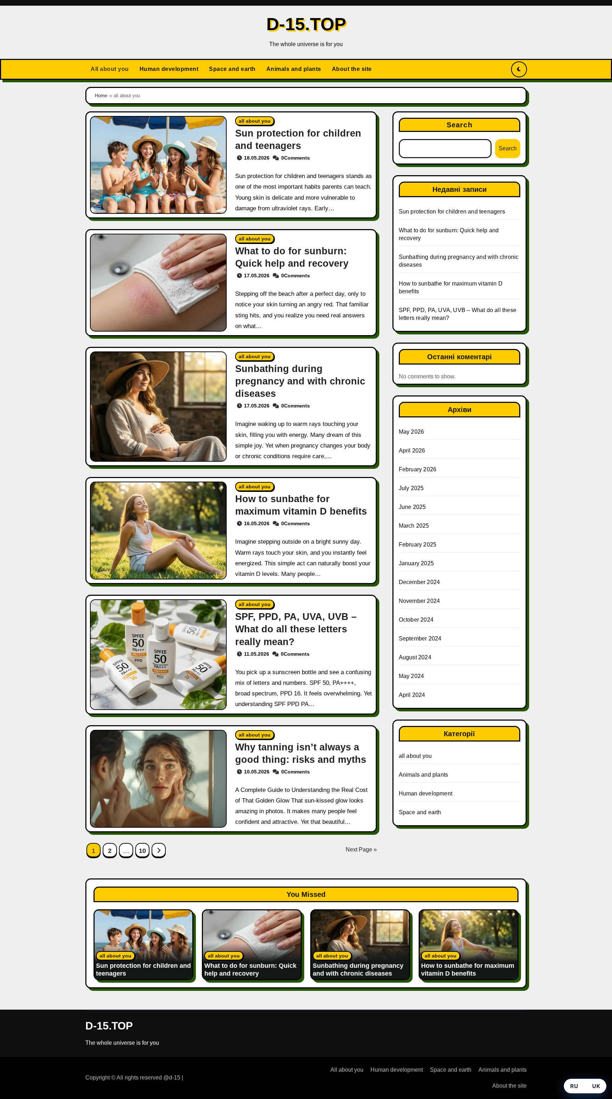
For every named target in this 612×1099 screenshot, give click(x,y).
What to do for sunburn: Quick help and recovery (250, 969)
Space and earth (232, 69)
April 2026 (412, 451)
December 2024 (419, 582)
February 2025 (418, 545)
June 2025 (412, 507)
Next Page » (361, 850)
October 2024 (416, 620)
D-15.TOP (306, 24)
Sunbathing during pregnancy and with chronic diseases (300, 381)
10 (142, 850)
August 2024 (415, 657)
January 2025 (416, 563)
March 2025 (414, 526)
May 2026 (411, 432)
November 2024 (419, 601)
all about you (255, 121)
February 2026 (418, 469)
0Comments (295, 158)
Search (459, 125)
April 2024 (412, 695)
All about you (110, 69)
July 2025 (411, 488)
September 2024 (420, 638)
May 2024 (411, 676)
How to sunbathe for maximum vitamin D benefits (467, 969)
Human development (169, 69)
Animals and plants (293, 69)
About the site (352, 69)
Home (101, 95)
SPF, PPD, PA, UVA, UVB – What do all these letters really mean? (296, 629)
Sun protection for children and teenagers (452, 212)
